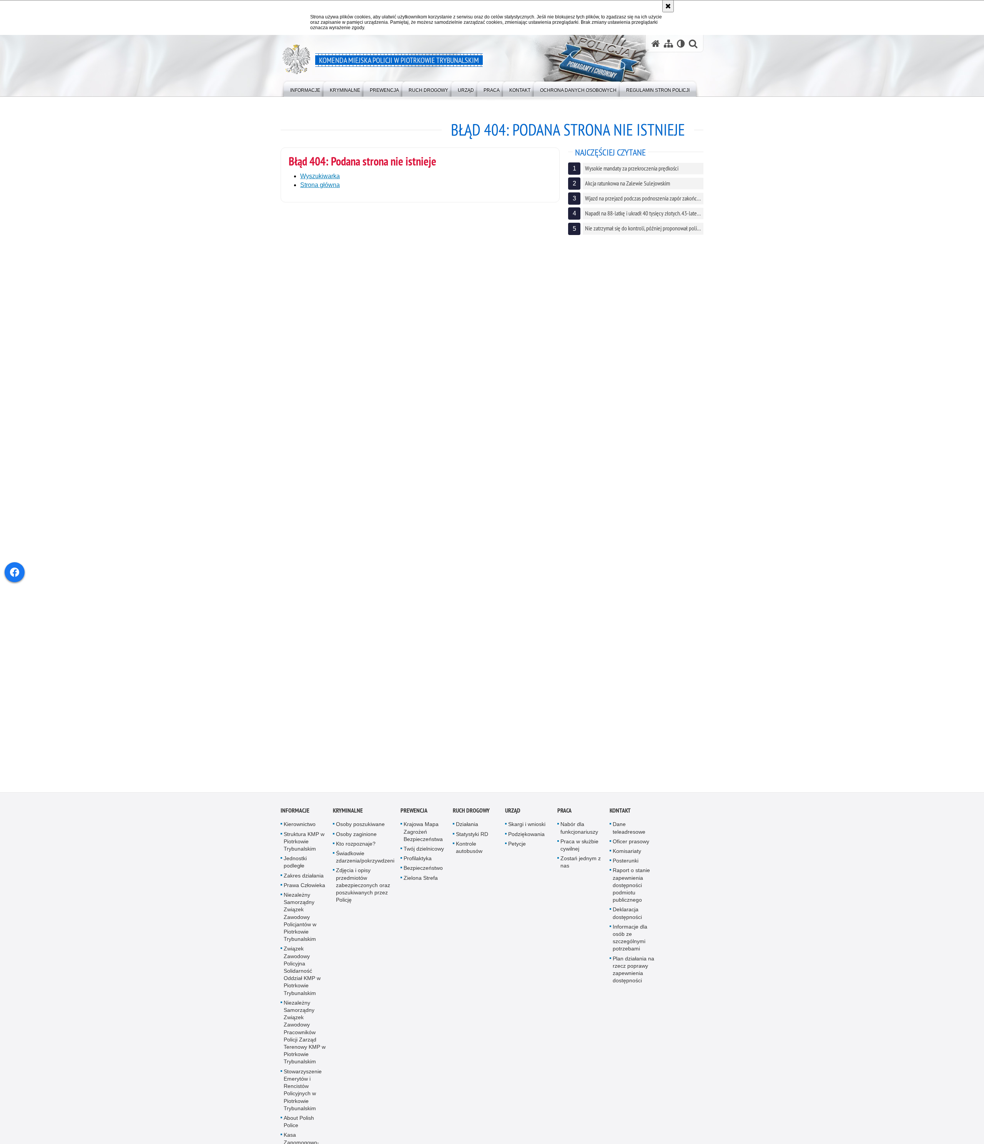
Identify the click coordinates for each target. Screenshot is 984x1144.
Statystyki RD (472, 837)
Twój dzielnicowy (424, 851)
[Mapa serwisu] (668, 43)
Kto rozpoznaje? (356, 846)
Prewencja (414, 813)
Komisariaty (627, 854)
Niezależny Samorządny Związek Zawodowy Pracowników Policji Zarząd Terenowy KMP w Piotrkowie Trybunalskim (305, 1035)
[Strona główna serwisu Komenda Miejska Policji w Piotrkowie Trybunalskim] (656, 43)
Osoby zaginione (356, 837)
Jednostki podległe (295, 864)
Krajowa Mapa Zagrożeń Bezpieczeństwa (423, 834)
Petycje (517, 846)
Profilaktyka (418, 861)
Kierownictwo (300, 827)
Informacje (295, 813)
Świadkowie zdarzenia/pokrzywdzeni (365, 859)
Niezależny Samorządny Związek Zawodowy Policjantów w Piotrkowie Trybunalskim (300, 919)
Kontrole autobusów (469, 850)
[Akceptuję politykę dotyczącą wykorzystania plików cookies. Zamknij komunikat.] (668, 6)
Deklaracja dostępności (627, 915)
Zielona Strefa (421, 880)
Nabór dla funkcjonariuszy (579, 830)
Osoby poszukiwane (360, 827)
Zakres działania (304, 878)
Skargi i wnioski (526, 827)
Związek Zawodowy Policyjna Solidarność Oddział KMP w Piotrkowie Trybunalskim (302, 973)
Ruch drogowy (471, 813)
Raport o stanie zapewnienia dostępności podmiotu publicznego (631, 888)
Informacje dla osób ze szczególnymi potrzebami (630, 940)
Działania (467, 827)
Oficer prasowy (631, 844)
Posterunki (625, 863)
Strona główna (320, 185)
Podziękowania (526, 837)
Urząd (512, 813)
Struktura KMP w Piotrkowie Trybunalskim (304, 844)
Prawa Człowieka (304, 888)
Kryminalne (348, 813)
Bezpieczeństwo (423, 871)
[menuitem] (305, 88)
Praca (564, 813)
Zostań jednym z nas (580, 864)
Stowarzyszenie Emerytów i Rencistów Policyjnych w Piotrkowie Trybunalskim (303, 1092)
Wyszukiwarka (320, 176)
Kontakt (620, 813)
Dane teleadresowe (629, 830)
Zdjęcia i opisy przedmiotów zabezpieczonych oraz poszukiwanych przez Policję (363, 888)
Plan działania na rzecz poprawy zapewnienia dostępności (633, 972)
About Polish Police (299, 1124)
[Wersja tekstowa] (681, 43)
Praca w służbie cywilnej (579, 847)
